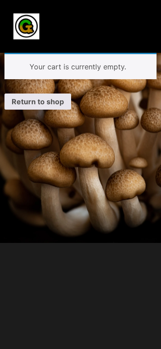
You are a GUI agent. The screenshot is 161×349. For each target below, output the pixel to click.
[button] (84, 22)
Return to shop (38, 101)
